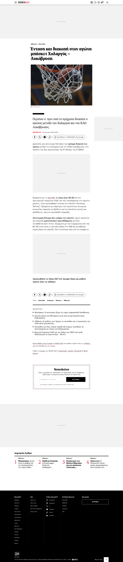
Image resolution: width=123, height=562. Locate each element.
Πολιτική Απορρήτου (36, 508)
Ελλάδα (16, 500)
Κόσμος (16, 505)
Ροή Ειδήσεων (18, 528)
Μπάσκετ (59, 300)
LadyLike (64, 508)
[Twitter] (40, 137)
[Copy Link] (50, 137)
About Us (33, 500)
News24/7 (65, 500)
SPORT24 (64, 503)
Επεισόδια (42, 44)
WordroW (77, 351)
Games (42, 351)
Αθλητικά (34, 44)
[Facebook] (35, 137)
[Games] (102, 2)
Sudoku (70, 351)
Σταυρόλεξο (62, 351)
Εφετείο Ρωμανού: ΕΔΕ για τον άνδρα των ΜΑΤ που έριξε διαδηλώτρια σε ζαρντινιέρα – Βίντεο (59, 333)
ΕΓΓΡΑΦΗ (95, 502)
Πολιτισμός (17, 514)
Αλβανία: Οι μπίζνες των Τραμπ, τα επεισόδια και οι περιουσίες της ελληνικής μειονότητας (62, 322)
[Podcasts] (98, 2)
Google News (69, 279)
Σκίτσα (16, 534)
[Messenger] (45, 137)
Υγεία (15, 523)
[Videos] (95, 2)
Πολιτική (16, 503)
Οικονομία (17, 511)
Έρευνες (16, 526)
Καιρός (16, 531)
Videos (16, 540)
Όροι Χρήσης (34, 505)
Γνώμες (16, 508)
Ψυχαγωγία (17, 517)
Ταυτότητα (33, 503)
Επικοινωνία (33, 511)
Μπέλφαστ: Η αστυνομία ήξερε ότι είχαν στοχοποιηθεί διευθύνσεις (62, 312)
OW (63, 511)
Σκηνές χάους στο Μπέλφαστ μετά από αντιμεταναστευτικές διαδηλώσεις (60, 317)
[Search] (107, 2)
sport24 (51, 198)
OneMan (64, 505)
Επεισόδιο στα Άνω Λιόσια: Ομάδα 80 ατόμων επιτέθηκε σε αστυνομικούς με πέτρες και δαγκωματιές (59, 328)
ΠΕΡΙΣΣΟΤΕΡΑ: (38, 309)
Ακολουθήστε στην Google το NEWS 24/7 (48, 343)
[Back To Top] (106, 559)
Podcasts (17, 537)
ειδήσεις (51, 282)
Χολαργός (50, 300)
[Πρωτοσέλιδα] (92, 2)
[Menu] (15, 2)
